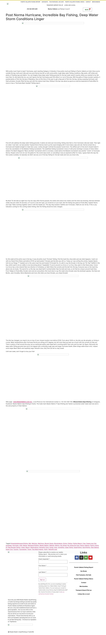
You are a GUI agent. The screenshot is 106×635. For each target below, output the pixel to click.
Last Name (42, 572)
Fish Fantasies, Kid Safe (56, 1)
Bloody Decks (49, 543)
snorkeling (61, 547)
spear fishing (69, 547)
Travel (29, 549)
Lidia (20, 545)
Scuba (51, 547)
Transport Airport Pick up (55, 5)
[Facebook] (77, 558)
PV (6, 547)
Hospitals (9, 545)
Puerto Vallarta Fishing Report (30, 1)
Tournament (23, 549)
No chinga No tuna (73, 545)
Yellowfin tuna (52, 549)
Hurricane (15, 545)
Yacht (45, 549)
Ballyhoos (41, 543)
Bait (30, 543)
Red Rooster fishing (14, 547)
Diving (65, 543)
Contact (88, 1)
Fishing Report (77, 543)
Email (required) (44, 559)
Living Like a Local (69, 5)
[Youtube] (90, 558)
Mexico (57, 545)
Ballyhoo (34, 543)
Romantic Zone (44, 547)
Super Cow (9, 549)
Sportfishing (86, 547)
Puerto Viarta (94, 545)
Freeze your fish (91, 543)
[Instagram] (81, 558)
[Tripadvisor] (86, 558)
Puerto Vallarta (84, 545)
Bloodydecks (58, 543)
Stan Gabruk (95, 547)
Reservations (34, 547)
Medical (51, 545)
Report (27, 547)
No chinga (63, 545)
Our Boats (45, 1)
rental (23, 547)
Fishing (70, 543)
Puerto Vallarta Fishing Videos (74, 1)
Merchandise (96, 1)
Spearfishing (78, 547)
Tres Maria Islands (37, 549)
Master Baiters (44, 545)
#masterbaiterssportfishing (19, 543)
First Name (42, 565)
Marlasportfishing (33, 545)
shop (55, 547)
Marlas (25, 545)
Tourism (15, 549)
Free (84, 543)
